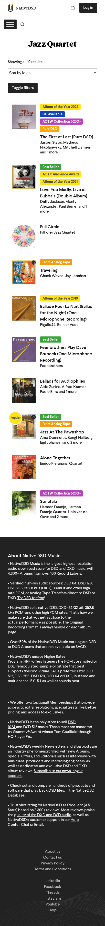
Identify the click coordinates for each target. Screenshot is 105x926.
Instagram (52, 899)
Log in (88, 8)
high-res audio (36, 583)
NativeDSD (22, 8)
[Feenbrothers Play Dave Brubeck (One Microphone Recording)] (24, 349)
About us (52, 852)
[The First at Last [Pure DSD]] (24, 117)
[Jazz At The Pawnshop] (24, 426)
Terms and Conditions (52, 869)
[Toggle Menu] (10, 24)
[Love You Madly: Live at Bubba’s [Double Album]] (24, 177)
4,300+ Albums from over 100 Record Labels (44, 574)
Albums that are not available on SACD (53, 647)
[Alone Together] (24, 467)
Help (52, 910)
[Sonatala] (24, 503)
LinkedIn (52, 881)
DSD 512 (30, 727)
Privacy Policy (52, 863)
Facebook (52, 887)
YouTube (52, 904)
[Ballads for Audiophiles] (24, 390)
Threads (53, 893)
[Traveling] (24, 272)
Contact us (52, 858)
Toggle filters (23, 88)
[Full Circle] (24, 236)
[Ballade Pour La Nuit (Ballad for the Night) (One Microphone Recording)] (24, 308)
